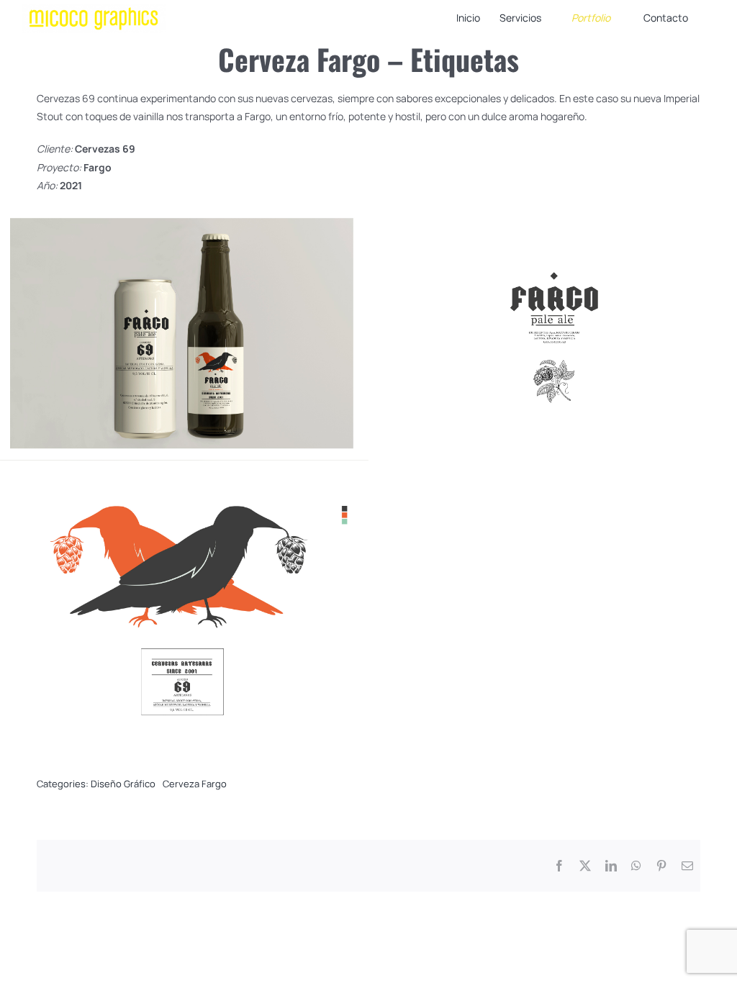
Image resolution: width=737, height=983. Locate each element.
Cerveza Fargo (195, 783)
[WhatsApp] (636, 866)
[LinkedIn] (611, 866)
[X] (585, 866)
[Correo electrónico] (687, 866)
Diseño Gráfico (123, 783)
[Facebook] (559, 866)
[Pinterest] (661, 866)
